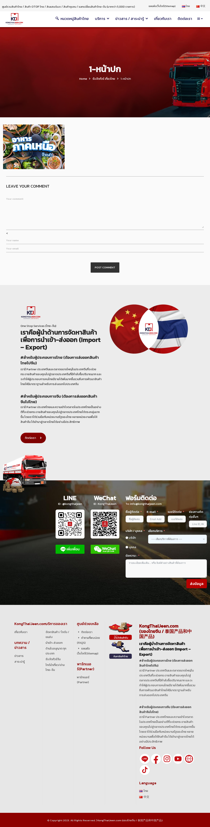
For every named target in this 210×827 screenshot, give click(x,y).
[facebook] (155, 758)
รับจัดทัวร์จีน (53, 659)
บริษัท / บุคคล (134, 531)
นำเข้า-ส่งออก (54, 643)
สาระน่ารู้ (19, 662)
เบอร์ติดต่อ (175, 512)
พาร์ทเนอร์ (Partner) (83, 679)
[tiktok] (144, 769)
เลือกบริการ (155, 531)
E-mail (151, 512)
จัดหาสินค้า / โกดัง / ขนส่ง (57, 634)
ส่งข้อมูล (196, 583)
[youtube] (178, 758)
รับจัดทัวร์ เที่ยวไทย (103, 79)
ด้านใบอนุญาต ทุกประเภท (56, 651)
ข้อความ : (131, 556)
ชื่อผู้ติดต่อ (132, 512)
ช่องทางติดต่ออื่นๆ (196, 514)
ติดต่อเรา (30, 438)
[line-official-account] (144, 758)
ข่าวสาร (19, 656)
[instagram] (166, 758)
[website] (189, 758)
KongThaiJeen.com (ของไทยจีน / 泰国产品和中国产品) (130, 820)
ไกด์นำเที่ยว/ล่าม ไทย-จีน (55, 667)
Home (83, 79)
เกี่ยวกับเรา (20, 632)
